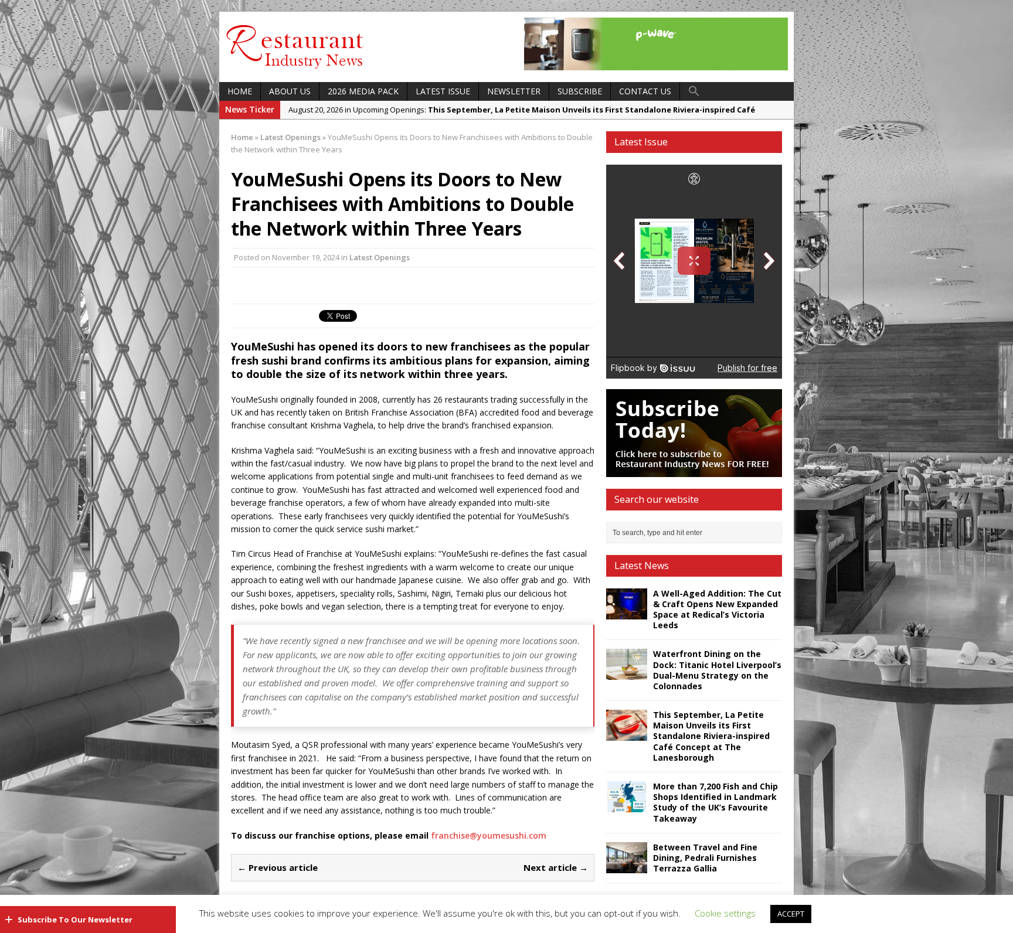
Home (239, 91)
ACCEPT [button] (790, 913)
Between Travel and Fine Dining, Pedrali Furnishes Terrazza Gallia (705, 858)
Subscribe (580, 91)
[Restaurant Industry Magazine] (295, 69)
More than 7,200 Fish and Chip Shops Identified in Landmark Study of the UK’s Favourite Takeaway (715, 802)
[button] (694, 91)
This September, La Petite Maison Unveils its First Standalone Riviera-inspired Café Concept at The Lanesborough (711, 736)
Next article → (556, 867)
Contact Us (645, 91)
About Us (290, 91)
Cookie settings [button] (725, 913)
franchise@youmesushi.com (488, 835)
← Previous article (277, 867)
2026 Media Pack (363, 91)
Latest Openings (379, 257)
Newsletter (514, 91)
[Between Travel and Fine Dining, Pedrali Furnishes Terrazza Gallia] (626, 865)
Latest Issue (443, 91)
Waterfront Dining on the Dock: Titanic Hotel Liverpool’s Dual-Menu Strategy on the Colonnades (717, 670)
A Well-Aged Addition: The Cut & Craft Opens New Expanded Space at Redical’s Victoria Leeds (717, 609)
